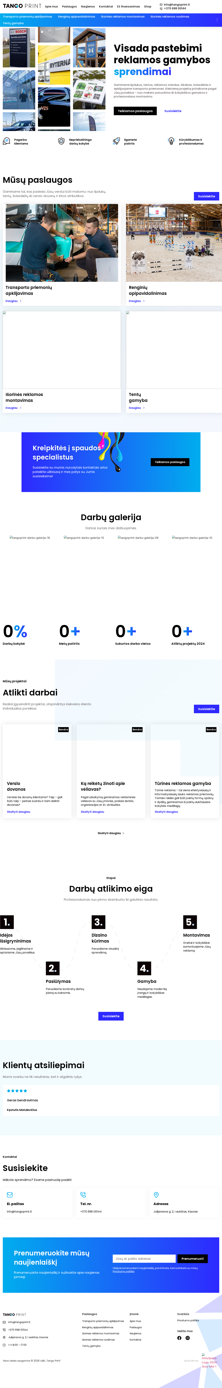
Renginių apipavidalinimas (76, 17)
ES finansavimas (128, 7)
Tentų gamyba (13, 23)
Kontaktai (106, 7)
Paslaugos (69, 7)
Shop (147, 7)
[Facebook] (179, 1338)
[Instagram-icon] (188, 1338)
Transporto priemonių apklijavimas (27, 17)
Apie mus (51, 7)
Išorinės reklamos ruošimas (170, 17)
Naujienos (88, 7)
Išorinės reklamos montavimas (123, 17)
